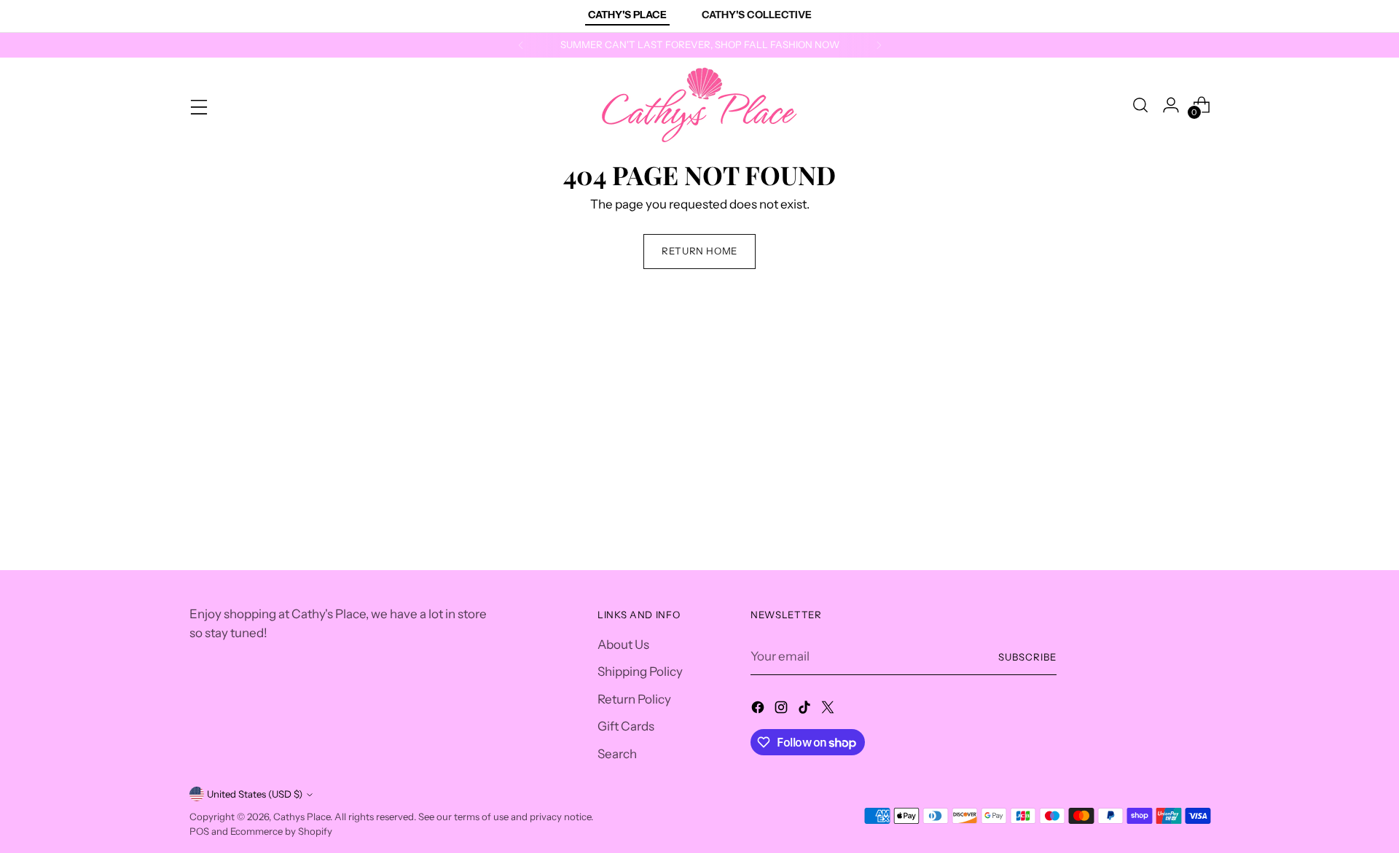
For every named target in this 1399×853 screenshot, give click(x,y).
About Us (623, 644)
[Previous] (521, 45)
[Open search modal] (1140, 105)
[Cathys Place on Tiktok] (806, 710)
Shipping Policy (640, 671)
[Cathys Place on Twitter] (829, 710)
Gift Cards (625, 726)
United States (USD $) (254, 794)
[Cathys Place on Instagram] (782, 710)
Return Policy (634, 699)
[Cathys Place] (699, 105)
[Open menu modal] (197, 105)
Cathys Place (301, 816)
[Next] (879, 45)
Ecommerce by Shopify (281, 831)
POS (199, 831)
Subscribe (1027, 657)
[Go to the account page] (1171, 105)
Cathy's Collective (757, 14)
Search (617, 754)
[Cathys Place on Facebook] (759, 710)
